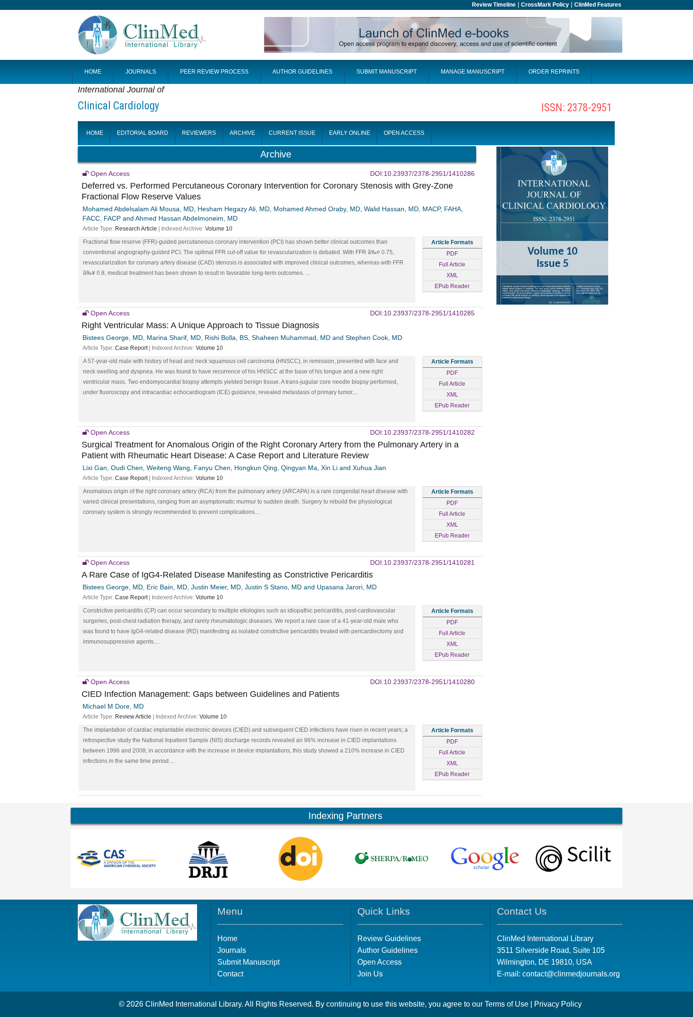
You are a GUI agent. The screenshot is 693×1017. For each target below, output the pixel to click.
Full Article (452, 264)
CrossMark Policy (545, 4)
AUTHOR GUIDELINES (302, 71)
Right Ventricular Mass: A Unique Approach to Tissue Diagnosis (200, 325)
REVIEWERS (199, 133)
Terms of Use (506, 1004)
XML (452, 275)
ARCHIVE (242, 133)
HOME (92, 71)
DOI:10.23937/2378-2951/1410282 (422, 432)
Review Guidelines (389, 938)
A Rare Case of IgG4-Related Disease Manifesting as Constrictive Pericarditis (227, 574)
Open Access (379, 962)
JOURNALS (140, 71)
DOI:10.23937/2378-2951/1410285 (422, 313)
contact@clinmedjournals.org (571, 974)
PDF (452, 253)
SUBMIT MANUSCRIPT (386, 71)
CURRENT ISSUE (292, 133)
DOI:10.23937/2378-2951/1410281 (422, 562)
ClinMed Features (597, 4)
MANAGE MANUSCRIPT (472, 71)
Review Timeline (494, 4)
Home (227, 938)
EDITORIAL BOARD (142, 133)
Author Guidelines (387, 950)
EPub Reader (452, 286)
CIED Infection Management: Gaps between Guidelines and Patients (210, 694)
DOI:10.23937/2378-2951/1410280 (422, 682)
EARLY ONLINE (349, 133)
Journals (231, 950)
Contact (230, 974)
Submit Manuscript (248, 962)
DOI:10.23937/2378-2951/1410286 (422, 173)
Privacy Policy (558, 1004)
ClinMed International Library (193, 1004)
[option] (116, 859)
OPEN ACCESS (404, 133)
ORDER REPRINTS (553, 71)
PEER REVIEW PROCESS (214, 71)
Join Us (370, 974)
